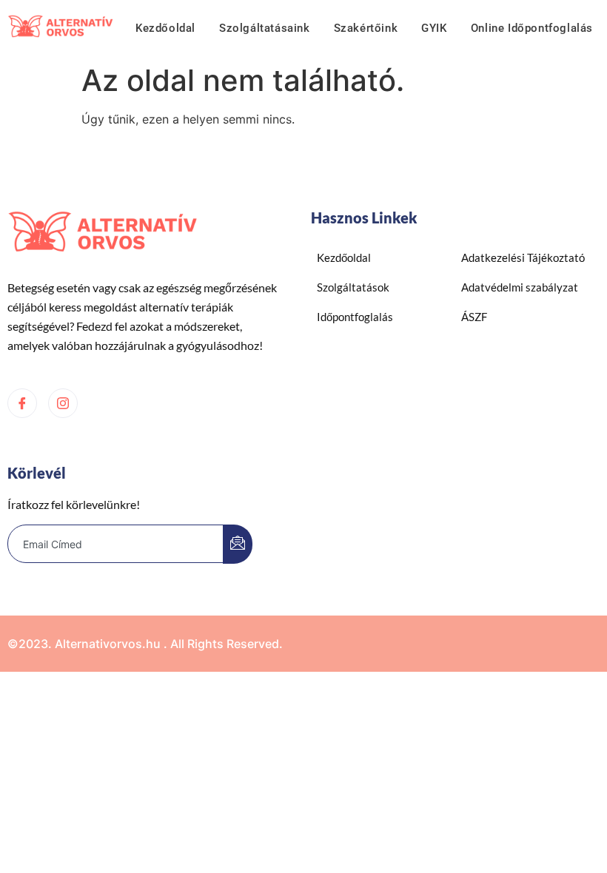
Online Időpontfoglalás (532, 28)
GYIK (433, 28)
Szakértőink (366, 28)
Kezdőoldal (165, 28)
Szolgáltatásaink (264, 28)
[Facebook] (22, 403)
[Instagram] (63, 403)
